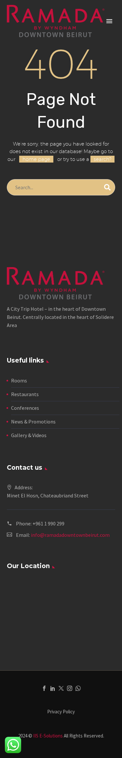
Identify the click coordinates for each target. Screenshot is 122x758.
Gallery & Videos (29, 435)
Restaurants (25, 394)
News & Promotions (33, 421)
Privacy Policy (61, 711)
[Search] (107, 187)
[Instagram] (69, 688)
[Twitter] (61, 688)
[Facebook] (44, 688)
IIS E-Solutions (48, 736)
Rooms (19, 380)
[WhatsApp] (78, 688)
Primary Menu (109, 21)
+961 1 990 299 (48, 523)
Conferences (25, 408)
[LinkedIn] (52, 688)
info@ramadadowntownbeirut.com (70, 535)
